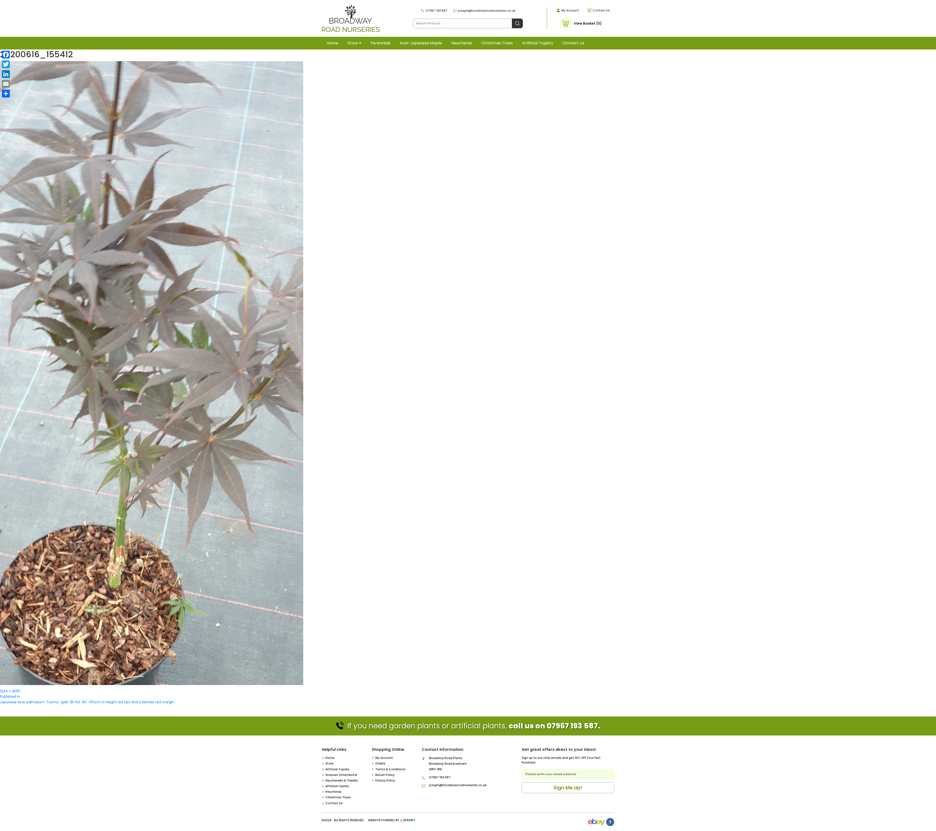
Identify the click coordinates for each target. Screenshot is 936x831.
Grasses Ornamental (341, 775)
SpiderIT (409, 820)
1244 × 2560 (10, 691)
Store (352, 43)
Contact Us (601, 10)
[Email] (6, 84)
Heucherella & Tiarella (341, 780)
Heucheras (461, 43)
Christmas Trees (497, 43)
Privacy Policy (385, 780)
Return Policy (385, 775)
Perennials (380, 43)
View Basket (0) (588, 23)
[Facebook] (6, 54)
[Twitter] (6, 64)
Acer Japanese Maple (421, 43)
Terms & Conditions (390, 769)
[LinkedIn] (6, 74)
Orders (380, 763)
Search (517, 23)
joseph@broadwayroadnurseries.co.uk (486, 11)
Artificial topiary (537, 43)
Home (332, 43)
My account (384, 758)
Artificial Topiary (337, 769)
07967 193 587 (436, 11)
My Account (570, 10)
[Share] (6, 93)
